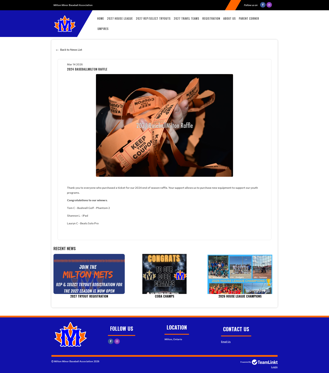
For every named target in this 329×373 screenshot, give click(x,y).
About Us (229, 18)
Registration (211, 18)
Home (100, 18)
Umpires (103, 29)
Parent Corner (249, 18)
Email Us (226, 341)
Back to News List (71, 49)
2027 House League (120, 18)
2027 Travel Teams (186, 18)
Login (274, 366)
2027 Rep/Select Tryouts (153, 18)
